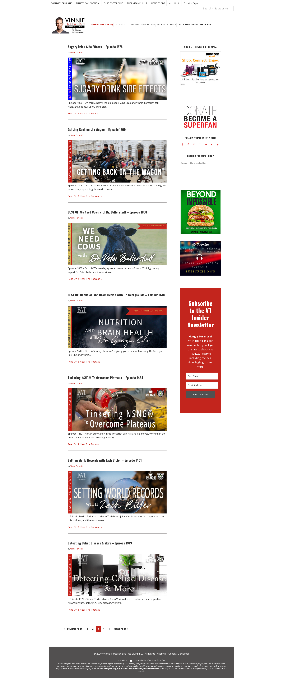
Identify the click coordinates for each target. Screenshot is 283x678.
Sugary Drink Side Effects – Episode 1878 (95, 46)
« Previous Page (73, 629)
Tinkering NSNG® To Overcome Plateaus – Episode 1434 (105, 377)
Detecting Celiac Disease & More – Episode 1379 (100, 543)
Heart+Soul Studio (149, 660)
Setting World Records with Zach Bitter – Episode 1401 (105, 460)
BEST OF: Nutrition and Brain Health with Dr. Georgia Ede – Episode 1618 (116, 294)
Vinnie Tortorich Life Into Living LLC (123, 653)
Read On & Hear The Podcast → (85, 113)
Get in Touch (161, 660)
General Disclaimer (178, 653)
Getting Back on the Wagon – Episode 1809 (97, 129)
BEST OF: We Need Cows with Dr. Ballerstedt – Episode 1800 (107, 212)
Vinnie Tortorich (69, 25)
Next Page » (121, 629)
